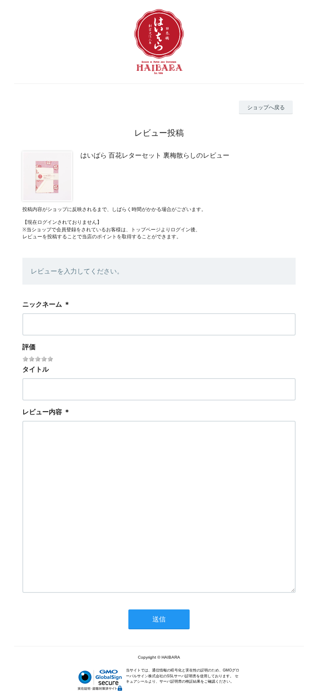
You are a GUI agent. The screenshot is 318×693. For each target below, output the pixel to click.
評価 (29, 346)
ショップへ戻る (266, 107)
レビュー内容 (42, 411)
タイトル (35, 369)
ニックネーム (42, 304)
